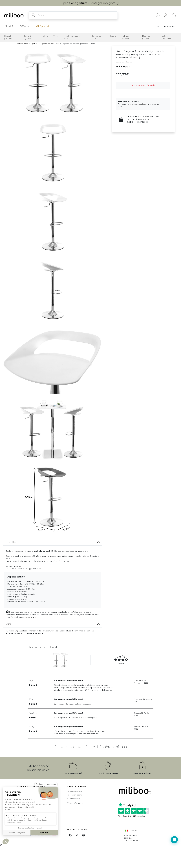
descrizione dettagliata (124, 62)
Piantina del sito (73, 798)
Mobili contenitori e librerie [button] (72, 37)
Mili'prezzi (42, 26)
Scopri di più (30, 617)
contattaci (143, 104)
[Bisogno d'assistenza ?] (174, 839)
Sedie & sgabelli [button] (27, 37)
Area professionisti (166, 26)
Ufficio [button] (45, 36)
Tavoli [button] (56, 36)
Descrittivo (11, 542)
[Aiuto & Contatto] (158, 15)
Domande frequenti (75, 791)
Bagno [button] (113, 36)
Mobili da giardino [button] (146, 37)
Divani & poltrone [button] (8, 37)
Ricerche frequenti (75, 803)
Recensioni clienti (74, 795)
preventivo (132, 104)
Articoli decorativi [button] (166, 37)
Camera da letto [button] (96, 37)
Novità (9, 26)
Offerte (24, 26)
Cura (8, 624)
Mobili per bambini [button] (126, 37)
